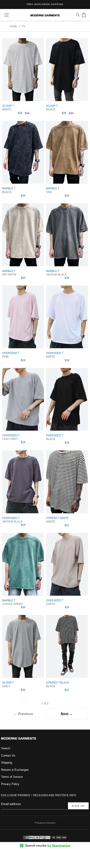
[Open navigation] (6, 15)
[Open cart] (84, 15)
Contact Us (8, 755)
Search (5, 748)
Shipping (6, 762)
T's (23, 26)
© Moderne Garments (45, 822)
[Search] (78, 15)
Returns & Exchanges (15, 769)
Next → (67, 714)
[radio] (23, 110)
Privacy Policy (10, 784)
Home (13, 26)
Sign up (78, 806)
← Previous (23, 714)
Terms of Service (12, 776)
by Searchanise (58, 845)
